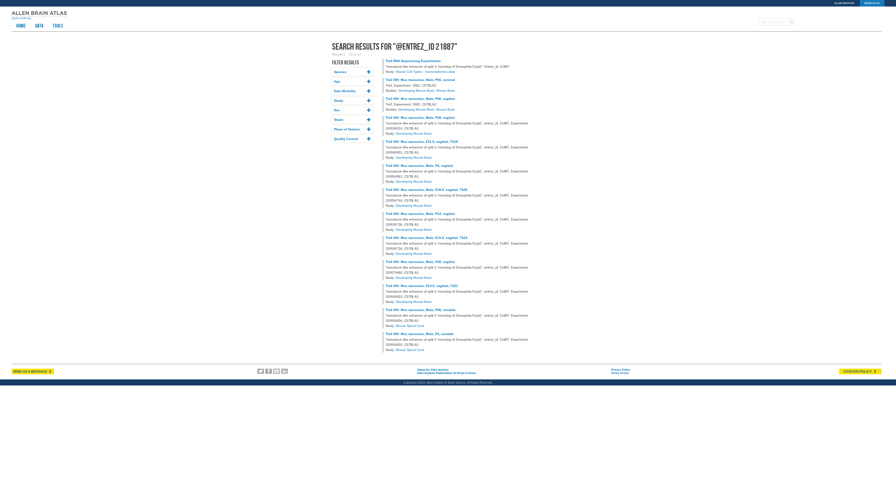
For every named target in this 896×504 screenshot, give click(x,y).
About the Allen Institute (433, 369)
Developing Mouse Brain (416, 90)
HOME (21, 25)
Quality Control (346, 139)
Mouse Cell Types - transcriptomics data (425, 72)
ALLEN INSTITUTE (844, 3)
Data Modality (345, 91)
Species (340, 72)
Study (338, 100)
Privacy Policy (620, 369)
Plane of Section (347, 129)
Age (337, 81)
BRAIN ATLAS (872, 3)
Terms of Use (620, 373)
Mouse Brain (445, 90)
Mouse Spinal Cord (410, 326)
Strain (338, 120)
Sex (337, 110)
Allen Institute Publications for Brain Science (446, 373)
